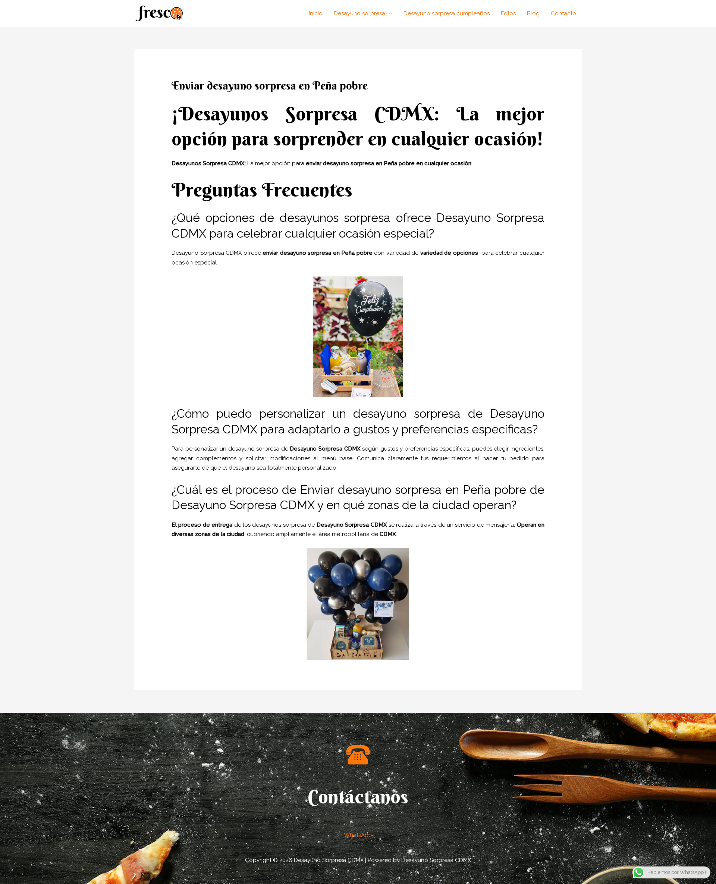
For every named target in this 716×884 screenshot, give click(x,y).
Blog (533, 13)
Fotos (508, 13)
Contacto (563, 13)
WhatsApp (358, 835)
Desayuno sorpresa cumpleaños (446, 13)
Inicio (316, 13)
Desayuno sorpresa (359, 13)
